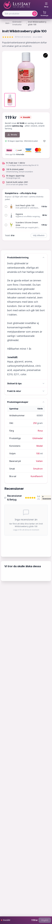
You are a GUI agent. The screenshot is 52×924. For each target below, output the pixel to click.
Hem (7, 23)
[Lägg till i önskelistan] (44, 141)
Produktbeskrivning (18, 257)
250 (35, 423)
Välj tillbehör (39, 235)
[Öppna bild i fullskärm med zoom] (45, 55)
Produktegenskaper (17, 402)
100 (38, 453)
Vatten (39, 461)
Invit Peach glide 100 (25, 205)
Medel (39, 445)
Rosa (40, 430)
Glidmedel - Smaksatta (17, 23)
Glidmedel (37, 438)
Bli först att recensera (23, 37)
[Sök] (34, 13)
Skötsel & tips (14, 383)
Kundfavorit (37, 476)
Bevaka (14, 134)
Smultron (38, 468)
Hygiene (19, 214)
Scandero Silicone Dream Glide (27, 223)
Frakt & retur (14, 391)
